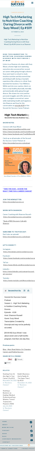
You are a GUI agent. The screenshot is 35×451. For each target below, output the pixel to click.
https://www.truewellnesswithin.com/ (16, 129)
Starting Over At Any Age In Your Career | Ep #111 (9, 376)
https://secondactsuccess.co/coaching (17, 217)
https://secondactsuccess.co (13, 202)
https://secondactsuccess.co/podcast (16, 143)
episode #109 (20, 106)
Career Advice (17, 12)
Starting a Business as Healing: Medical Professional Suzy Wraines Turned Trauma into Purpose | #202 (9, 397)
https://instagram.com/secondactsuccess (18, 252)
